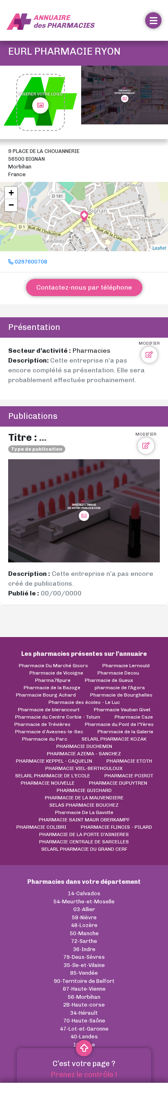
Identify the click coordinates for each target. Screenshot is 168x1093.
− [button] (11, 205)
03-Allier (84, 909)
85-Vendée (84, 973)
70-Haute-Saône (84, 1021)
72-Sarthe (84, 941)
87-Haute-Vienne (84, 989)
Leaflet (159, 247)
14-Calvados (84, 893)
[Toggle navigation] (153, 20)
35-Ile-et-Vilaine (84, 965)
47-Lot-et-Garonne (84, 1029)
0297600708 (30, 262)
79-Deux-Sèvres (84, 957)
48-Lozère (84, 925)
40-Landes (84, 1036)
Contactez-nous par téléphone (84, 287)
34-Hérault (84, 1013)
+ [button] (11, 193)
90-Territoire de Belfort (84, 981)
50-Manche (84, 933)
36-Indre (84, 949)
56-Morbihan (84, 997)
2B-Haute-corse (84, 1005)
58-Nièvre (84, 917)
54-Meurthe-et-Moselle (84, 901)
